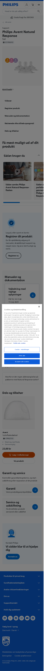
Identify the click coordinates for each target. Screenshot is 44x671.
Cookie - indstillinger (21, 349)
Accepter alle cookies (21, 362)
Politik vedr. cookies (19, 343)
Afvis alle (21, 355)
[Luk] (37, 306)
